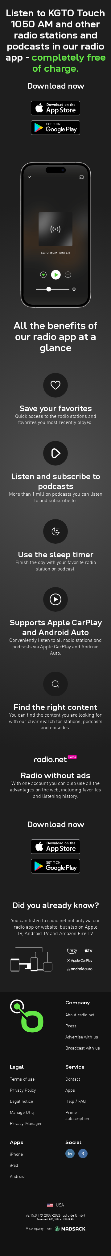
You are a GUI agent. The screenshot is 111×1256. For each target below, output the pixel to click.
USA (59, 1205)
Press (70, 1026)
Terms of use (22, 1079)
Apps (70, 1090)
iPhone (16, 1154)
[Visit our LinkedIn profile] (70, 1153)
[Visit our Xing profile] (82, 1153)
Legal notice (21, 1101)
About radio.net (80, 1015)
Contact (72, 1079)
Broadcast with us (82, 1048)
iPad (14, 1165)
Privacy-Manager (26, 1124)
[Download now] (55, 108)
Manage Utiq (22, 1112)
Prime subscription (77, 1115)
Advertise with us (81, 1037)
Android (17, 1176)
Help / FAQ (75, 1101)
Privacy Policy (23, 1090)
